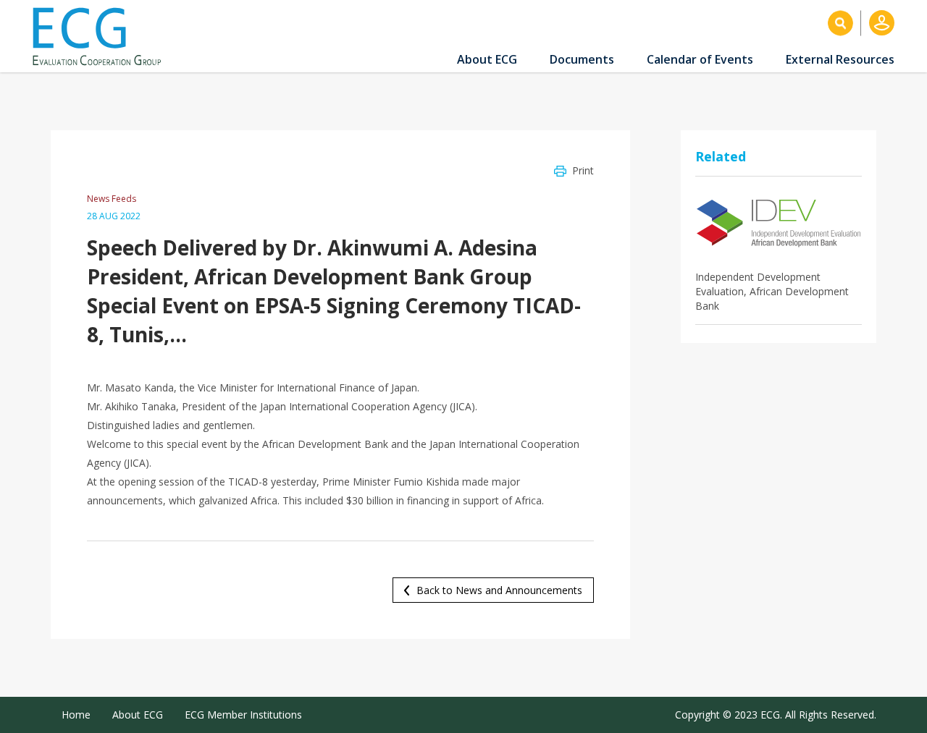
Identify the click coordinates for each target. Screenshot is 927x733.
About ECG (487, 59)
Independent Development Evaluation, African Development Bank (772, 291)
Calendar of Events (700, 59)
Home (76, 714)
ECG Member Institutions (243, 714)
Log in (881, 22)
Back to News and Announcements (499, 590)
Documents (582, 59)
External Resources (840, 59)
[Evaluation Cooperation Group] (102, 36)
